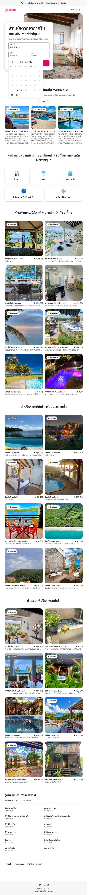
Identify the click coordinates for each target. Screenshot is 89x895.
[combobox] (29, 47)
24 (17, 90)
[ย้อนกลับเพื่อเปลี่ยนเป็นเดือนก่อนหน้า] (12, 62)
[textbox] (18, 55)
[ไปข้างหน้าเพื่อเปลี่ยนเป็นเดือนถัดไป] (39, 62)
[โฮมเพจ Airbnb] (10, 9)
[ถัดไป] (48, 101)
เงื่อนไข (50, 891)
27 (30, 90)
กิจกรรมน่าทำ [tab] (26, 800)
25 (21, 90)
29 (39, 90)
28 (35, 90)
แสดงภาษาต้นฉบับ (59, 3)
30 (12, 95)
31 (17, 95)
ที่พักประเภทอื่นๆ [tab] (11, 800)
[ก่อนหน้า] (39, 101)
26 (26, 90)
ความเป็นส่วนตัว (40, 891)
